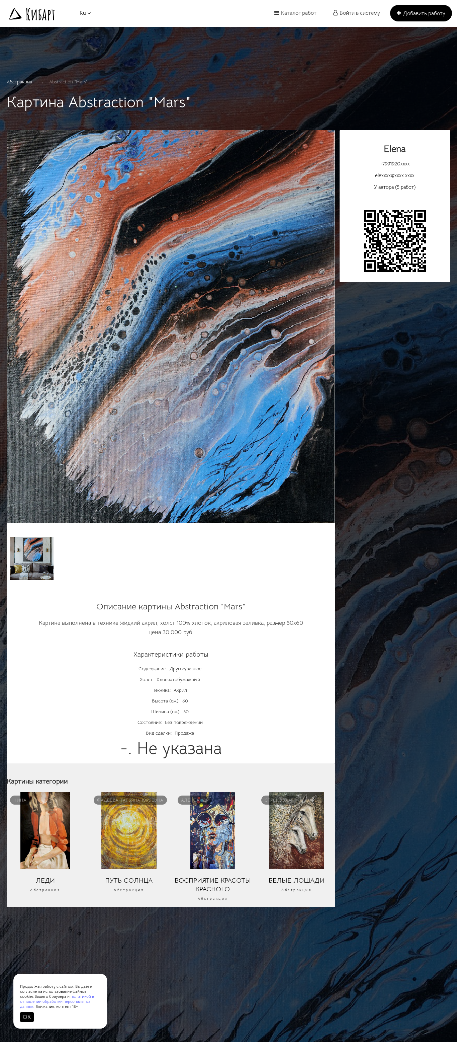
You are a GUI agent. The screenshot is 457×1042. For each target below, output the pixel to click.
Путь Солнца (129, 880)
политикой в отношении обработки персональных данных (57, 1001)
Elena (395, 149)
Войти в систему (360, 13)
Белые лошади (297, 880)
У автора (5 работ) (395, 187)
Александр (195, 800)
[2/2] (32, 558)
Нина (19, 800)
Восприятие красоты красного (213, 884)
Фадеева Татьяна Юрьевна (130, 800)
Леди (45, 880)
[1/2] (171, 329)
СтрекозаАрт (281, 800)
